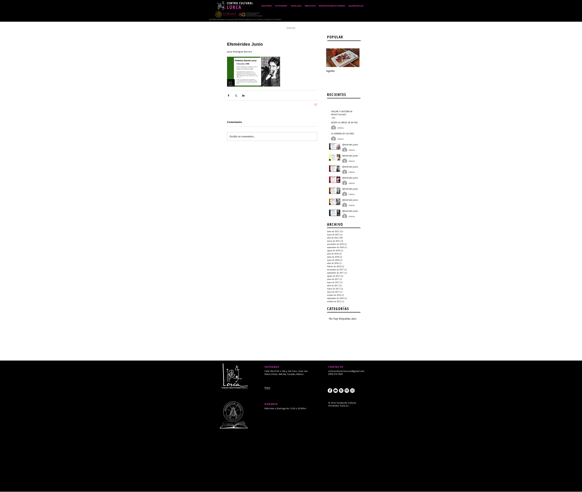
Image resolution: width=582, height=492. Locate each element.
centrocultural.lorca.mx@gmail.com (346, 371)
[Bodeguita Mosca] (352, 390)
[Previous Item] (331, 57)
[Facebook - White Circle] (330, 390)
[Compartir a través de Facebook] (228, 95)
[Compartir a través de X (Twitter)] (235, 95)
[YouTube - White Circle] (335, 390)
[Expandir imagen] (253, 72)
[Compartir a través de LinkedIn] (243, 95)
